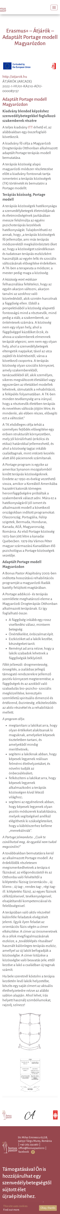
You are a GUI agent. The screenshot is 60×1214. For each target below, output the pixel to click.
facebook (29, 1156)
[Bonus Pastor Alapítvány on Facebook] (38, 1157)
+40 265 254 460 (34, 1149)
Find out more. (11, 1209)
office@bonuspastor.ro (37, 1153)
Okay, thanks (47, 1208)
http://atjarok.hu (14, 81)
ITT (30, 132)
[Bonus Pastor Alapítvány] (8, 8)
